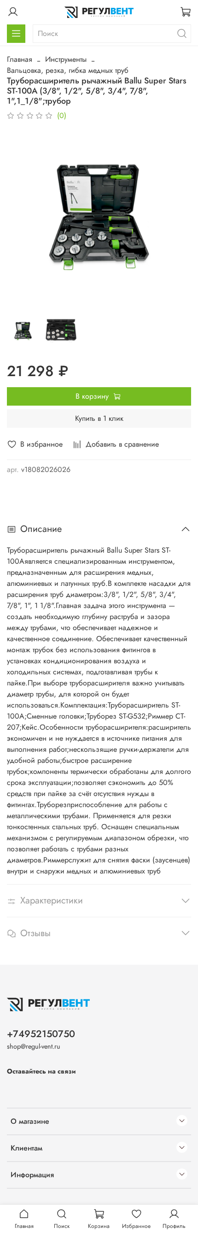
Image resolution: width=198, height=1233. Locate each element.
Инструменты (66, 59)
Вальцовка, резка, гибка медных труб (67, 70)
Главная (19, 59)
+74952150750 (41, 1034)
